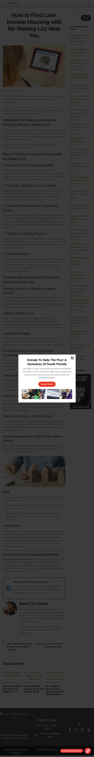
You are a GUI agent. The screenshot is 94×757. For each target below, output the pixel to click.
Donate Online (47, 384)
